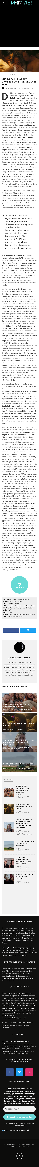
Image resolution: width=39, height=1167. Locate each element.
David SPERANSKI (11, 88)
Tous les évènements (24, 834)
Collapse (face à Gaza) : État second (25, 843)
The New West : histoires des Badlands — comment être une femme (24, 824)
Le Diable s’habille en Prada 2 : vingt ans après (24, 861)
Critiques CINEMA (22, 796)
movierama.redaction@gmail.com (14, 1018)
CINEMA (18, 795)
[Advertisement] (19, 26)
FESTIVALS (19, 798)
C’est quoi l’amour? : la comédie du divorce (23, 789)
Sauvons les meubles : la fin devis (24, 806)
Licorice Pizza (30, 105)
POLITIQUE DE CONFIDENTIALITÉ (16, 1130)
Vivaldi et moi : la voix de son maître (25, 877)
